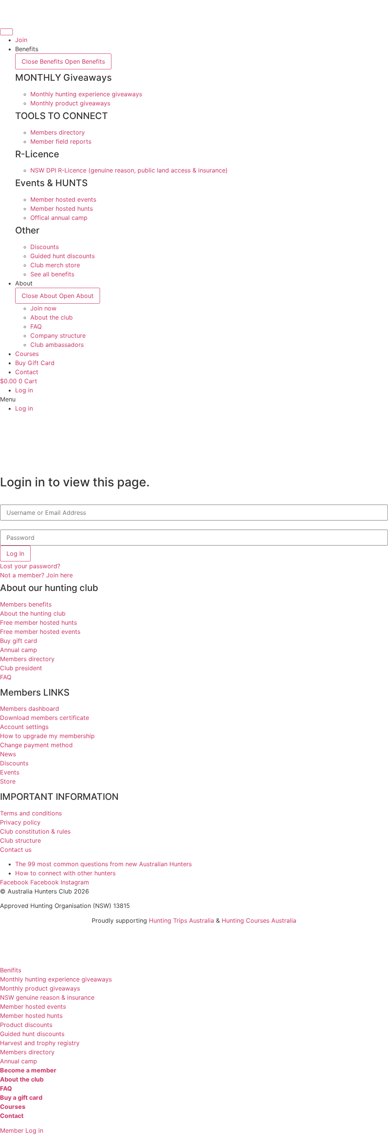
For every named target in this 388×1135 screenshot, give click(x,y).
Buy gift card (18, 640)
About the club (22, 1079)
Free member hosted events (40, 631)
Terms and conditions (31, 813)
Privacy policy (20, 822)
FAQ (5, 677)
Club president (21, 668)
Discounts (14, 763)
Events (9, 772)
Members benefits (26, 604)
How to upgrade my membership (47, 736)
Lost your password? (30, 566)
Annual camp (18, 650)
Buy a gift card (21, 1097)
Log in (24, 390)
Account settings (24, 727)
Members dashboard (29, 708)
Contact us (15, 849)
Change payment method (36, 745)
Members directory (27, 659)
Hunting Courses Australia (259, 920)
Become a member (28, 1070)
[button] (194, 399)
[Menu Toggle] (6, 31)
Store (8, 781)
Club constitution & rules (35, 831)
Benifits (10, 970)
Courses (12, 1106)
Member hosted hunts (31, 1015)
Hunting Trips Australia (181, 920)
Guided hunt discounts (32, 1034)
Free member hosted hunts (38, 622)
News (8, 754)
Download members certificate (44, 717)
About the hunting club (33, 613)
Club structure (20, 840)
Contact (11, 1115)
